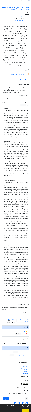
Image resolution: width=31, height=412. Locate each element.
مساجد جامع (13, 72)
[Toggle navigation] (16, 3)
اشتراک (6, 399)
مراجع (24, 312)
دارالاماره (20, 72)
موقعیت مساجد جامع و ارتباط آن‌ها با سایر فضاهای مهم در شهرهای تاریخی (15, 8)
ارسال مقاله (25, 370)
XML (24, 331)
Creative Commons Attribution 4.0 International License (20, 387)
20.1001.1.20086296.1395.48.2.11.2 (19, 74)
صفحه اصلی (25, 364)
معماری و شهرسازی (24, 79)
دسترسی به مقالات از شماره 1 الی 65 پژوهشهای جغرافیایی (15, 379)
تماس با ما (26, 371)
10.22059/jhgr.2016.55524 (20, 21)
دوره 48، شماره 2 (10, 319)
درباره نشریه (25, 366)
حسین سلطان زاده (25, 16)
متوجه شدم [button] (25, 410)
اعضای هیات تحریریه (23, 368)
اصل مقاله (21, 334)
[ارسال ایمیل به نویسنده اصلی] (20, 16)
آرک (27, 72)
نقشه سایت (25, 373)
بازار (24, 72)
